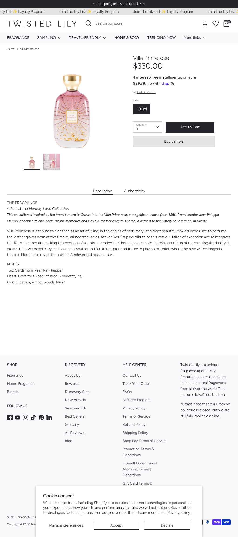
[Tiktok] (33, 417)
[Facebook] (10, 417)
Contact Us (131, 375)
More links (193, 37)
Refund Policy (133, 424)
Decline (167, 525)
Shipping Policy (135, 432)
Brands (12, 391)
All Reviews (74, 432)
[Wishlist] (215, 23)
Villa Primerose (29, 48)
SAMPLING (47, 37)
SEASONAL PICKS (29, 517)
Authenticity (134, 191)
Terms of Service (136, 416)
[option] (71, 104)
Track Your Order (136, 383)
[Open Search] (88, 23)
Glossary (72, 424)
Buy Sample (173, 141)
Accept (116, 525)
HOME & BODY (126, 37)
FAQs (127, 391)
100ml (142, 109)
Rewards (72, 383)
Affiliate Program (136, 400)
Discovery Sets (77, 391)
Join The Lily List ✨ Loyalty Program (85, 11)
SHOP (10, 517)
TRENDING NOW (161, 37)
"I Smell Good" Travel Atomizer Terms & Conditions (139, 469)
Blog (68, 441)
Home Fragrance (21, 383)
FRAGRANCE (18, 37)
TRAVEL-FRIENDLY (85, 37)
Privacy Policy (179, 512)
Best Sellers (74, 416)
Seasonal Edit (76, 408)
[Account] (205, 23)
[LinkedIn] (49, 417)
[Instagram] (25, 417)
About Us (72, 375)
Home (11, 48)
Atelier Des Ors (146, 92)
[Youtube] (17, 417)
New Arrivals (75, 400)
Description (102, 191)
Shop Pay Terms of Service (144, 441)
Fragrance (15, 375)
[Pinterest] (41, 417)
